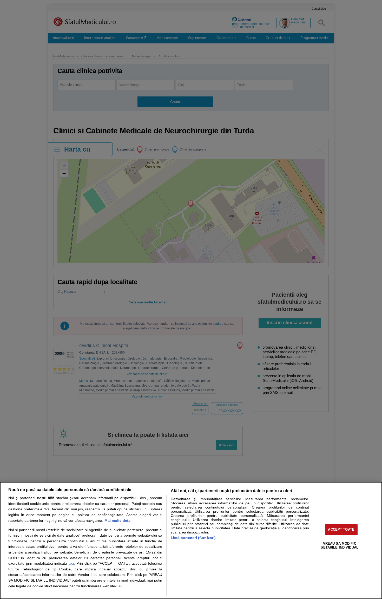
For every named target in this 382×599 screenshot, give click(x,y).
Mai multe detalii (119, 520)
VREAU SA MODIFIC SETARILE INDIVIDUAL (339, 546)
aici (71, 563)
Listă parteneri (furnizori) (193, 538)
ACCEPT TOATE (341, 529)
